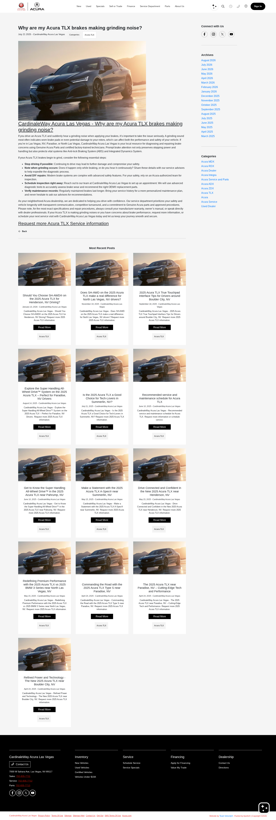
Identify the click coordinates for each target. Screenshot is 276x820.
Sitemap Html (78, 816)
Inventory (81, 757)
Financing (177, 757)
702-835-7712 (25, 781)
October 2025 (209, 105)
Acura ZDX (207, 188)
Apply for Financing (180, 763)
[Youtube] (231, 34)
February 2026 (209, 87)
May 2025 (206, 127)
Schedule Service (131, 763)
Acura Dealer (208, 170)
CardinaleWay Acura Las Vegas (23, 816)
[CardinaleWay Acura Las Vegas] (30, 6)
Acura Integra (208, 175)
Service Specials (131, 767)
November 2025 (210, 100)
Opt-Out (100, 816)
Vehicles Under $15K (85, 777)
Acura (204, 197)
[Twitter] (222, 34)
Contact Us (21, 764)
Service (128, 757)
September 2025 (210, 109)
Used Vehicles (82, 767)
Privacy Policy (44, 816)
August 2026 (208, 60)
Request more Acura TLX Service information (63, 223)
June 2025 (207, 122)
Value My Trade (179, 767)
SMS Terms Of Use (113, 816)
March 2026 (208, 82)
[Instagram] (213, 34)
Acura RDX (207, 166)
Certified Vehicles (83, 772)
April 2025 (207, 131)
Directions (224, 767)
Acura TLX (89, 35)
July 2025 (206, 118)
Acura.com (126, 816)
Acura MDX (207, 161)
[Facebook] (204, 34)
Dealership (226, 757)
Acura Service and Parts (215, 179)
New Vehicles (81, 763)
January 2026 (209, 91)
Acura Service (209, 201)
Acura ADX (207, 184)
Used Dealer (208, 206)
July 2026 (206, 64)
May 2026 (206, 73)
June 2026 (207, 69)
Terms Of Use (57, 816)
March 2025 (208, 136)
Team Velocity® (226, 816)
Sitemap (68, 816)
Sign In (258, 6)
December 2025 (210, 96)
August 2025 (208, 113)
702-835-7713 (23, 785)
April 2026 (207, 78)
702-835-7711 (23, 776)
